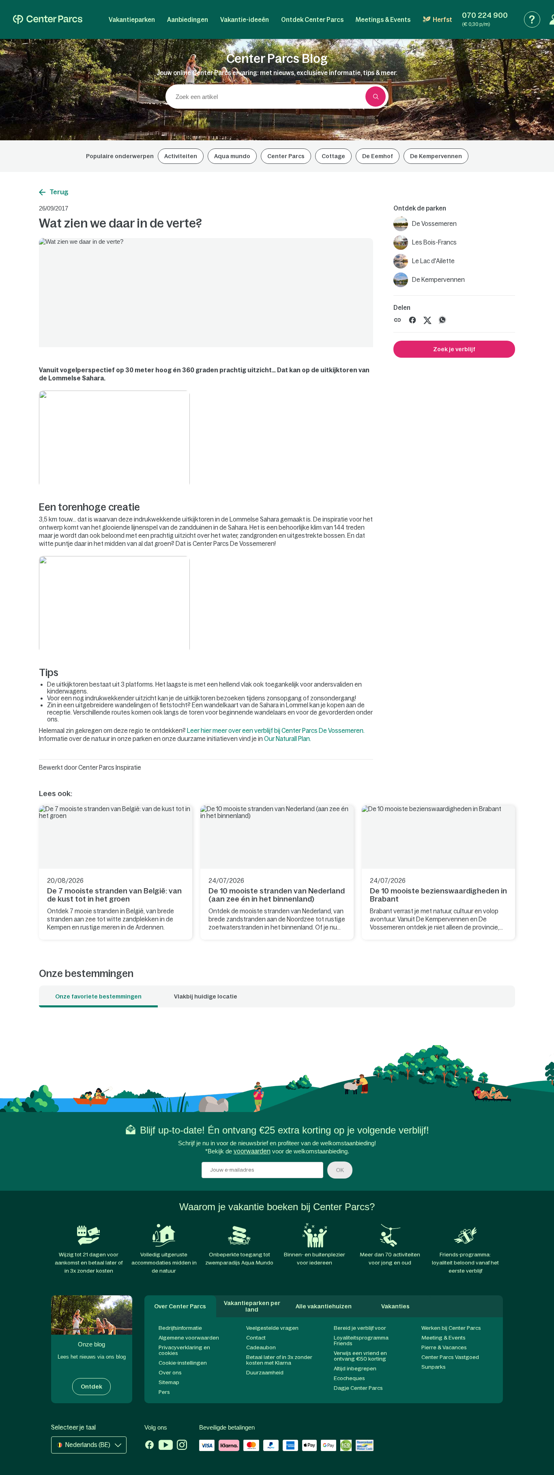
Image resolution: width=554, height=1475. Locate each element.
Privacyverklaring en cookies (184, 1350)
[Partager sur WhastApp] (442, 319)
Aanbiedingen (187, 19)
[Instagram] (182, 1446)
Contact (256, 1338)
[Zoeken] (375, 96)
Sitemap (169, 1382)
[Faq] (532, 19)
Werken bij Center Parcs (451, 1328)
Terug (59, 191)
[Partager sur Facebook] (412, 319)
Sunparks (433, 1367)
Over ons (170, 1373)
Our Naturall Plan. (287, 738)
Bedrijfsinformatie (180, 1328)
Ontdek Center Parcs (312, 19)
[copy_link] (397, 320)
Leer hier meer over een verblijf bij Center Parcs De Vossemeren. (276, 730)
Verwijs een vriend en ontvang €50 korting (360, 1356)
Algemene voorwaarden (189, 1338)
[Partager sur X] (427, 319)
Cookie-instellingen (183, 1363)
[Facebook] (149, 1446)
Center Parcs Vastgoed (450, 1357)
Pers (164, 1392)
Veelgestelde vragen (272, 1328)
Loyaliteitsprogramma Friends (361, 1340)
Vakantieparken (132, 19)
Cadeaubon (261, 1347)
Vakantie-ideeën (244, 19)
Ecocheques (349, 1378)
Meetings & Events (383, 19)
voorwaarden (252, 1151)
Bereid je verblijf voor (360, 1328)
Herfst (442, 19)
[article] (115, 872)
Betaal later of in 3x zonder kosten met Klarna (279, 1360)
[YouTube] (166, 1446)
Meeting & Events (443, 1338)
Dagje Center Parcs (358, 1388)
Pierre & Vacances (444, 1347)
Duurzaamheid (264, 1373)
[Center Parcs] (47, 19)
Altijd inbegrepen (355, 1369)
